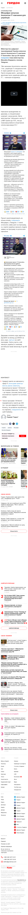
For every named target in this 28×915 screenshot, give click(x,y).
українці (10, 427)
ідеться (11, 340)
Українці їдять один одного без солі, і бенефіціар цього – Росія (12, 497)
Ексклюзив (17, 776)
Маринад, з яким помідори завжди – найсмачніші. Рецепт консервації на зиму (15, 719)
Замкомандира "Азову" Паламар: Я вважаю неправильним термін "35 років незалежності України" (15, 613)
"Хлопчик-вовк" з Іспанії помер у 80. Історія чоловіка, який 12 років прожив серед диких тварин (14, 642)
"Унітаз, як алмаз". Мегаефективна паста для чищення (14, 726)
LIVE (15, 774)
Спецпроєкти (17, 789)
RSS (18, 824)
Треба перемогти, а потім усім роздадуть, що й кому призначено (12, 519)
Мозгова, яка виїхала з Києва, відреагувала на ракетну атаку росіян (15, 748)
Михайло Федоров (6, 430)
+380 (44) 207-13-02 (10, 859)
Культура (3, 774)
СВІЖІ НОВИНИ (6, 635)
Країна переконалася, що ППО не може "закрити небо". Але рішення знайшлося (15, 589)
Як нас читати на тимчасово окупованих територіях (7, 850)
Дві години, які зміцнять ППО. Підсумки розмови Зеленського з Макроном (13, 677)
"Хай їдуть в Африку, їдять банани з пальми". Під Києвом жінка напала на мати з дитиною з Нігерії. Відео (13, 685)
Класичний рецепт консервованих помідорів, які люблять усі (14, 733)
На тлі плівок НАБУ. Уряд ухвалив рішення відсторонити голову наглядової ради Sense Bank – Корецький (14, 598)
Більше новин (14, 710)
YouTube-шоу (17, 787)
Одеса (2, 802)
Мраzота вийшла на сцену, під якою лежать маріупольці (13, 525)
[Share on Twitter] (13, 424)
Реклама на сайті (5, 843)
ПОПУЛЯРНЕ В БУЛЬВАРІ (10, 714)
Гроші (2, 766)
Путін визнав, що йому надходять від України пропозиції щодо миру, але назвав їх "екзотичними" (14, 671)
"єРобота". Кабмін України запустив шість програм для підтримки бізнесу (9, 460)
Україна (4, 427)
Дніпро (3, 810)
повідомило (15, 220)
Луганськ (3, 815)
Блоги (15, 769)
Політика (3, 763)
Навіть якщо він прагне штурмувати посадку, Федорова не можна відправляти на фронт (13, 512)
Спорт (2, 771)
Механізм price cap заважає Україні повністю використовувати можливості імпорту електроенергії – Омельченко (12, 692)
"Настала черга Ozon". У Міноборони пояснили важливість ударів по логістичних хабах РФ (12, 650)
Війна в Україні (12, 463)
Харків (2, 807)
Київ (2, 797)
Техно (2, 776)
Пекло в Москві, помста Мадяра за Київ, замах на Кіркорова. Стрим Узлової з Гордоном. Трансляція (15, 621)
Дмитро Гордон (21, 797)
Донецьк (3, 804)
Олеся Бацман (20, 816)
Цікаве (2, 787)
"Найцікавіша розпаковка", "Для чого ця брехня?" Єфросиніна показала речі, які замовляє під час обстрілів (15, 741)
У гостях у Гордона (19, 766)
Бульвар (4, 468)
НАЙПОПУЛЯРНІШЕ (7, 583)
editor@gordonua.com (10, 861)
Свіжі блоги (5, 494)
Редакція (3, 841)
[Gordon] (13, 3)
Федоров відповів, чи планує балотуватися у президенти (13, 605)
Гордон (3, 7)
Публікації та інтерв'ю (20, 763)
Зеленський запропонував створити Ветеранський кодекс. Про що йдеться (13, 698)
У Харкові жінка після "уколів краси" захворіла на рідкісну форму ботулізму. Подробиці (12, 705)
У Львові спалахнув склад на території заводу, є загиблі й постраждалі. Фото (16, 657)
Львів (2, 799)
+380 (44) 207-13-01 (10, 857)
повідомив (5, 58)
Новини (3, 758)
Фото (15, 779)
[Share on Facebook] (10, 424)
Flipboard (19, 821)
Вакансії (3, 838)
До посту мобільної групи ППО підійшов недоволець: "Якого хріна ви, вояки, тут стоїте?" (13, 504)
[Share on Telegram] (17, 424)
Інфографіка (4, 784)
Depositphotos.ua (21, 880)
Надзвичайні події (6, 782)
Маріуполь (4, 812)
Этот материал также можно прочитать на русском (14, 23)
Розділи (16, 758)
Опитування (17, 784)
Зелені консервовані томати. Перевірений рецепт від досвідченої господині (8, 483)
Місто (2, 793)
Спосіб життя (4, 779)
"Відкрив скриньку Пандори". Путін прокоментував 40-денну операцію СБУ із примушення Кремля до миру (14, 664)
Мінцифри (16, 427)
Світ (2, 769)
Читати (22, 436)
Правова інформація (6, 846)
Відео (15, 782)
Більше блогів (14, 531)
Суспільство (9, 7)
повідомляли (16, 410)
